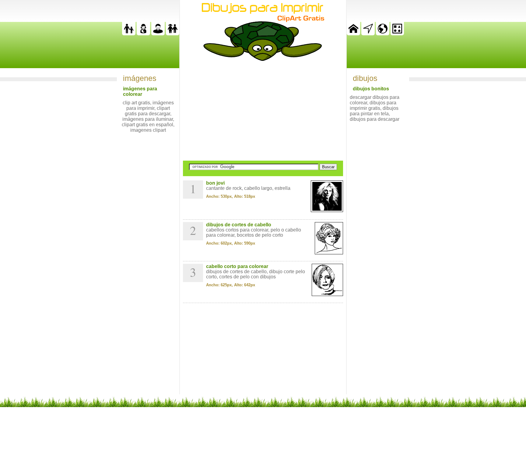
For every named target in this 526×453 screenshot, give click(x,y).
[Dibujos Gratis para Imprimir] (353, 33)
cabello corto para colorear (237, 266)
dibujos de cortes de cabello (238, 224)
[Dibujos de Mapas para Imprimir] (382, 33)
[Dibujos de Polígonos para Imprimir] (397, 33)
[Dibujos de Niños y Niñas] (172, 33)
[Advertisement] (263, 110)
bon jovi (215, 183)
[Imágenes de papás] (158, 33)
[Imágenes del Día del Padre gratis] (128, 33)
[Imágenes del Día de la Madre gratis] (143, 33)
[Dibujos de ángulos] (368, 33)
